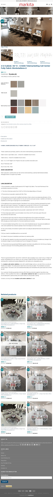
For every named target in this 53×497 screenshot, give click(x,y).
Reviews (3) (4, 141)
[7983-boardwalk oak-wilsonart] (21, 103)
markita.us (31, 495)
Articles (3, 465)
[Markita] (26, 4)
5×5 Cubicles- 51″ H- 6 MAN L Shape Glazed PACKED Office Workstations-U (13, 359)
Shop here (3, 460)
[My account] (49, 4)
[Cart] (51, 4)
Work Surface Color (5, 105)
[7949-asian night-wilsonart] (14, 103)
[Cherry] (14, 110)
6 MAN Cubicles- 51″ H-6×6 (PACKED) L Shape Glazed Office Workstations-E (13, 394)
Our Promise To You (6, 463)
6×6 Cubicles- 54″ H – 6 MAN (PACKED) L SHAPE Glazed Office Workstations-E (38, 359)
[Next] (49, 33)
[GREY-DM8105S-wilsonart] (21, 110)
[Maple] (28, 110)
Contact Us (4, 468)
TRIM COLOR (4, 92)
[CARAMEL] (14, 84)
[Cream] (21, 84)
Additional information (6, 138)
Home (17, 9)
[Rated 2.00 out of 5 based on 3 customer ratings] (26, 72)
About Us (3, 455)
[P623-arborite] (35, 110)
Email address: (4, 475)
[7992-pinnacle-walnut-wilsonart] (28, 103)
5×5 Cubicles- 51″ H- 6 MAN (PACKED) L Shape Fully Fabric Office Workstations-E (13, 429)
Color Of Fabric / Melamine (5, 83)
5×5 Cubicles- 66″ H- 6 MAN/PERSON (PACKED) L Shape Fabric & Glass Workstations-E (38, 324)
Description (4, 136)
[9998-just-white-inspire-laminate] (42, 103)
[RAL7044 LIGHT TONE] (14, 93)
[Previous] (3, 33)
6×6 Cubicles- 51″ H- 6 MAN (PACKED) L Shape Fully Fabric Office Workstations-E (13, 324)
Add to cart (10, 117)
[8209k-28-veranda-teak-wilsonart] (35, 103)
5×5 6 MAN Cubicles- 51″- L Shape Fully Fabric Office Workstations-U (39, 394)
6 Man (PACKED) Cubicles (29, 9)
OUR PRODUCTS (5, 458)
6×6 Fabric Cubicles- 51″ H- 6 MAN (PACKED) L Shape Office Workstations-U (39, 429)
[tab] (26, 136)
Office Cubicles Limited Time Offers (24, 124)
